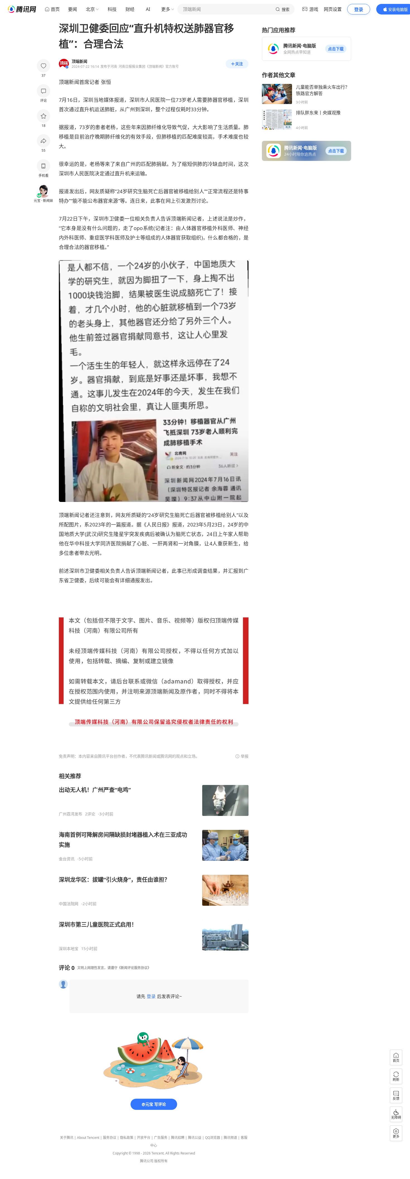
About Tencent (88, 1137)
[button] (335, 49)
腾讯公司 (146, 1161)
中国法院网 (68, 904)
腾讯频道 (230, 1137)
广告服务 (160, 1137)
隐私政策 (126, 1137)
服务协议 (109, 1137)
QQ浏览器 (212, 1137)
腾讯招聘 (177, 1137)
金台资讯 (66, 859)
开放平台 (143, 1137)
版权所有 (161, 1161)
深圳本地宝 (68, 949)
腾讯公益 (194, 1137)
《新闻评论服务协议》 (134, 967)
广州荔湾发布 (70, 814)
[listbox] (154, 862)
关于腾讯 (66, 1137)
